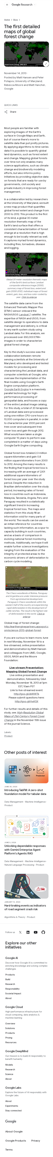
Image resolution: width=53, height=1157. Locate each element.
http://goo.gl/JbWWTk (26, 693)
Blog (15, 20)
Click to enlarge (29, 297)
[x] (20, 932)
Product (8, 736)
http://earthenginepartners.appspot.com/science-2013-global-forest (26, 628)
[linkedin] (28, 932)
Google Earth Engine (16, 389)
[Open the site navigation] (7, 4)
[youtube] (35, 932)
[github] (43, 932)
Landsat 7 (25, 314)
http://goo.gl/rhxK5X (26, 701)
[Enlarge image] (46, 64)
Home (7, 20)
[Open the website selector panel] (35, 5)
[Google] (10, 1121)
